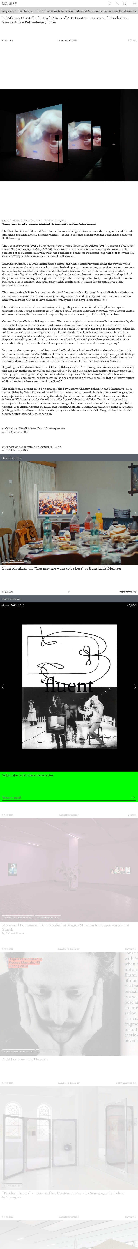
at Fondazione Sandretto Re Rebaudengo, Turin (31, 446)
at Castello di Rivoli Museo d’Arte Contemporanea (33, 428)
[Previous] (2, 513)
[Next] (135, 513)
